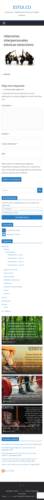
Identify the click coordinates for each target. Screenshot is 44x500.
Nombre (6, 134)
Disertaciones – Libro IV (16, 265)
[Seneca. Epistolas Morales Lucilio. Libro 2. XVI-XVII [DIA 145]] (22, 330)
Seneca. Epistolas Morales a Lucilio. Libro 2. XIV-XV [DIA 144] (21, 367)
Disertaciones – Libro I (15, 255)
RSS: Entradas (9, 471)
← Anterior (6, 74)
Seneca (6, 290)
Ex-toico (4, 298)
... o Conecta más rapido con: (13, 89)
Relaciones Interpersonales (13, 287)
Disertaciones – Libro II (15, 258)
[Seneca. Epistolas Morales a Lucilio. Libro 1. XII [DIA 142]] (22, 419)
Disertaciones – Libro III (16, 262)
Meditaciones (6, 301)
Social (6, 307)
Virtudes (6, 294)
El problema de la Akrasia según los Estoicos (17, 444)
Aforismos (5, 246)
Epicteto (6, 249)
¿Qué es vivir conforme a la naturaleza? (15, 464)
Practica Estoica (9, 276)
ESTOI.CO (22, 7)
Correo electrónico (9, 144)
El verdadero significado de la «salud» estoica (17, 448)
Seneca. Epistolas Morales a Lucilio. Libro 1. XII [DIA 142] (21, 427)
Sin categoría (6, 311)
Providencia (8, 283)
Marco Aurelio (8, 273)
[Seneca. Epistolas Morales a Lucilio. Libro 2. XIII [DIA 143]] (22, 390)
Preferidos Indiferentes (12, 280)
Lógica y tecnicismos (11, 270)
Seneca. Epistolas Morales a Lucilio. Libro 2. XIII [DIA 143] (21, 397)
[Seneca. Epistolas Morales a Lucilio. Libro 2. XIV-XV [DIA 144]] (22, 360)
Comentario (7, 105)
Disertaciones (10, 252)
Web (3, 154)
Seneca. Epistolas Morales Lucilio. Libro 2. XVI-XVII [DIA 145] (21, 338)
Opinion (4, 304)
